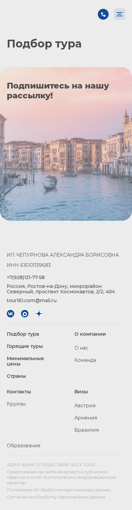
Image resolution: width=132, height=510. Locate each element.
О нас (81, 348)
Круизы (16, 404)
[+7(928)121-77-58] (103, 14)
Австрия (84, 406)
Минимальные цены (25, 361)
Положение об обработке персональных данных (58, 489)
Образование (24, 446)
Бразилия (86, 430)
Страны (16, 376)
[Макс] (24, 313)
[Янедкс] (39, 313)
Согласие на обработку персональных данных (56, 496)
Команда (85, 360)
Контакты (19, 392)
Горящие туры (25, 346)
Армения (85, 418)
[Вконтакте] (10, 313)
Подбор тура (23, 334)
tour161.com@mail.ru (32, 300)
